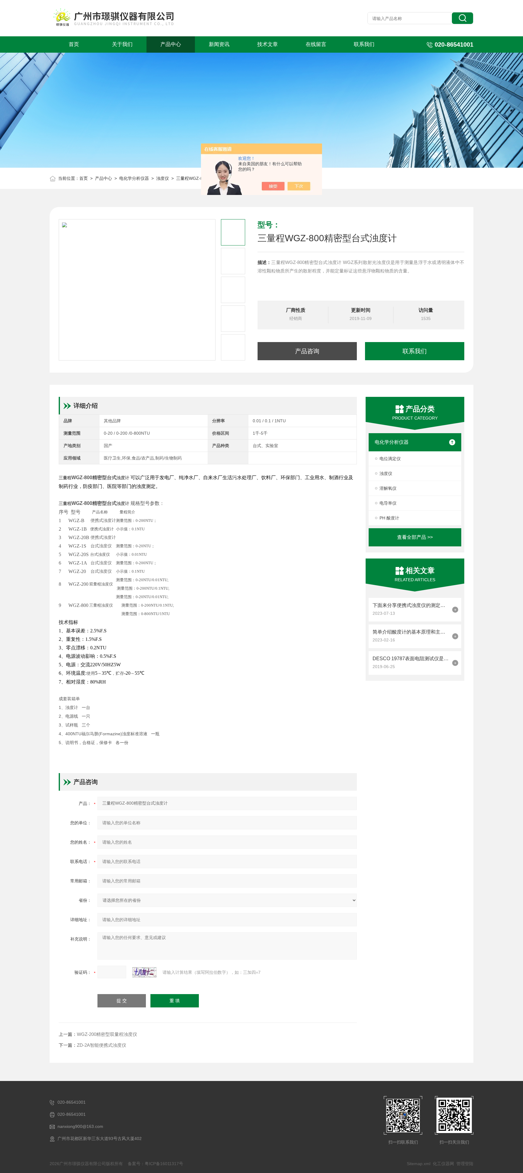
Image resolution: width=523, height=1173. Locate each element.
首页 (74, 44)
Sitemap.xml (418, 1163)
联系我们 (364, 44)
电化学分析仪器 (134, 178)
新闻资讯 (219, 44)
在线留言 (316, 44)
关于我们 (122, 44)
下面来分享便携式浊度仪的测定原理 (411, 605)
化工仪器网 (443, 1163)
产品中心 (170, 44)
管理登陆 (464, 1163)
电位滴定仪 (390, 458)
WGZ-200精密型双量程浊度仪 (107, 1034)
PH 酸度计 (389, 518)
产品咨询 (307, 351)
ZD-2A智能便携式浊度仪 (101, 1045)
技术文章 (267, 44)
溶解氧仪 (388, 488)
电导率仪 (388, 503)
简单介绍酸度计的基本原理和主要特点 (411, 631)
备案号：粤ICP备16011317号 (155, 1163)
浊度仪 (162, 178)
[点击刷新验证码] (144, 972)
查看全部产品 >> (415, 537)
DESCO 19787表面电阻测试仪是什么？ (411, 658)
